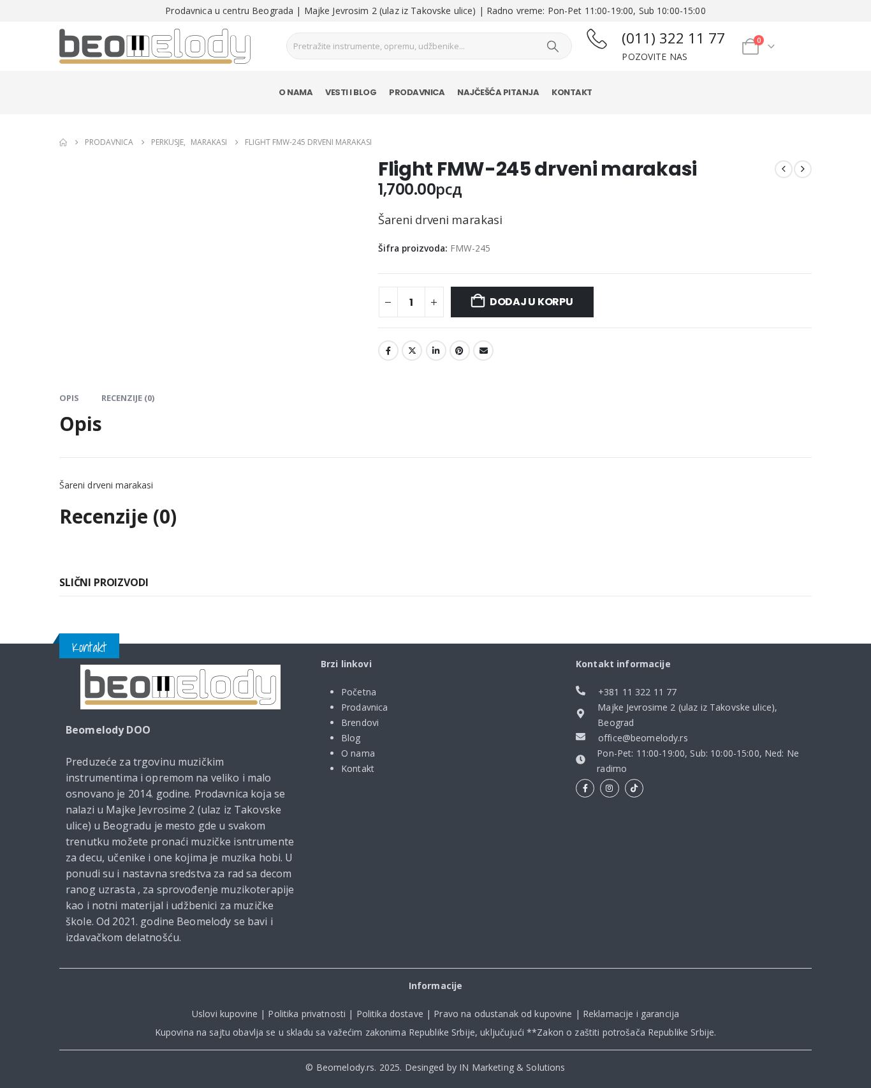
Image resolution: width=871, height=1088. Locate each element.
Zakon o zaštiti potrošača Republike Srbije (625, 1032)
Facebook (388, 350)
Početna (358, 692)
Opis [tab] (69, 398)
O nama (295, 92)
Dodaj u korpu (531, 301)
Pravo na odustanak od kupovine (503, 1014)
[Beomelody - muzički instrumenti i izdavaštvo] (180, 687)
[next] (803, 169)
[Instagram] (609, 788)
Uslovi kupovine (225, 1014)
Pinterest (460, 350)
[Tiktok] (634, 788)
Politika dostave (389, 1014)
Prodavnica (416, 92)
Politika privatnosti (307, 1014)
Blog (351, 738)
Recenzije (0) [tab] (127, 398)
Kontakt (572, 92)
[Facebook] (585, 788)
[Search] (552, 46)
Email (483, 350)
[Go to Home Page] (63, 142)
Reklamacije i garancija (631, 1014)
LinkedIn (436, 350)
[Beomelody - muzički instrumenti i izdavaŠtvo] (155, 46)
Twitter (412, 350)
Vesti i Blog (350, 92)
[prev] (784, 169)
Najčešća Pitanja (498, 92)
